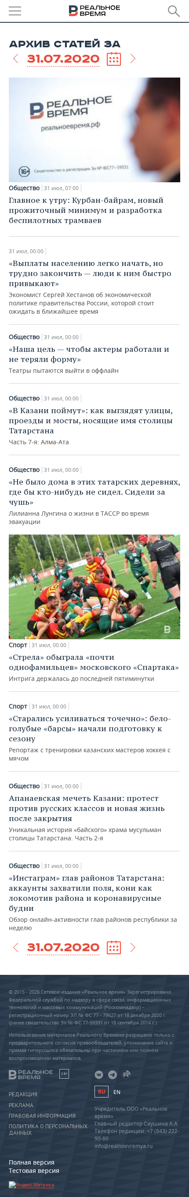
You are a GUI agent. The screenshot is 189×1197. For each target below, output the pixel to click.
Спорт (18, 644)
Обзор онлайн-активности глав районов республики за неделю (93, 902)
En (116, 1092)
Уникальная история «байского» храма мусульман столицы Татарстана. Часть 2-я (87, 817)
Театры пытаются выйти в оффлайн (89, 359)
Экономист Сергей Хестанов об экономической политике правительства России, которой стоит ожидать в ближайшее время (90, 286)
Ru (101, 1091)
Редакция (23, 1094)
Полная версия (32, 1162)
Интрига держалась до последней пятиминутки (94, 667)
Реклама (21, 1105)
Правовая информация (42, 1116)
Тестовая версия (34, 1170)
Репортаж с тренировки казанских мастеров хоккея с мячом (90, 737)
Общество (24, 187)
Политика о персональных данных (48, 1129)
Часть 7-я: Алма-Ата (91, 425)
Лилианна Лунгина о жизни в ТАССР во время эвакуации (94, 501)
